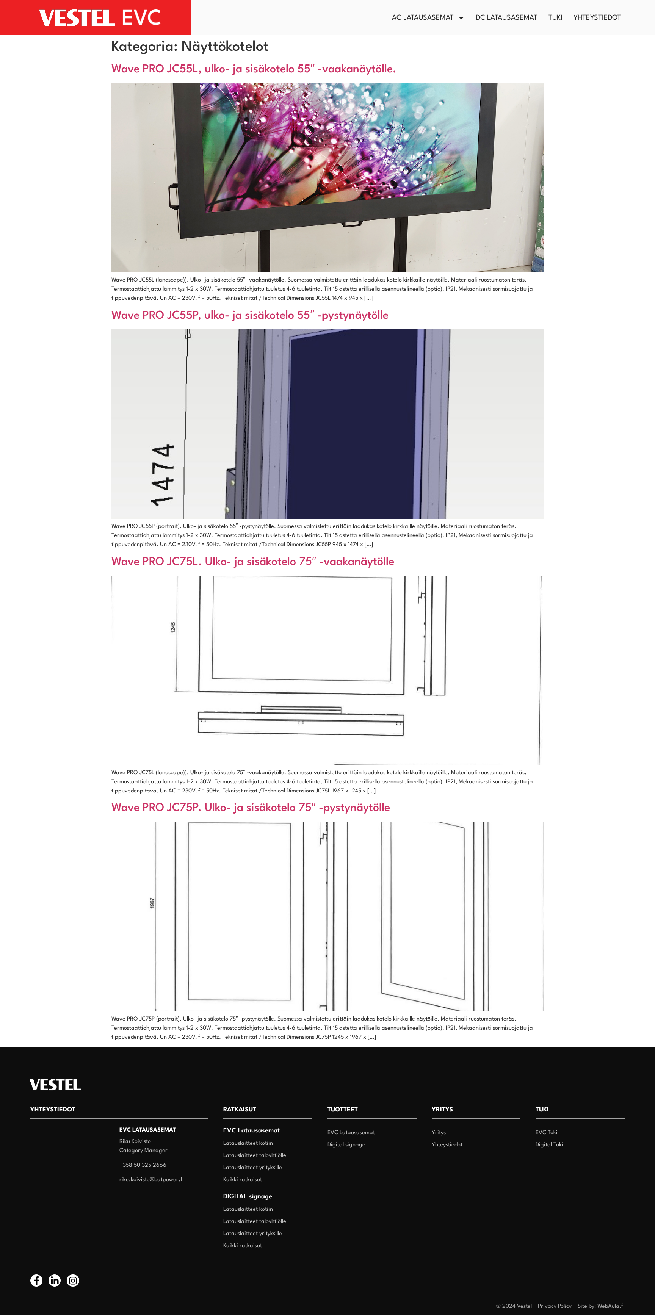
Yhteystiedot (597, 17)
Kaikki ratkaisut (242, 1180)
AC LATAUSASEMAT (423, 17)
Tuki (555, 17)
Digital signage (346, 1145)
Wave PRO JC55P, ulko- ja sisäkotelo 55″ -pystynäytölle (250, 315)
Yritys (439, 1133)
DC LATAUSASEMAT (506, 17)
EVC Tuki (547, 1133)
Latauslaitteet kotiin (248, 1143)
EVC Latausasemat (351, 1133)
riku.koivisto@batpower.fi (151, 1180)
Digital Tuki (549, 1145)
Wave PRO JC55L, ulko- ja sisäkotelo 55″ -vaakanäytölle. (253, 69)
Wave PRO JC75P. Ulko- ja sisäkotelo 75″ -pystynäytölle (250, 808)
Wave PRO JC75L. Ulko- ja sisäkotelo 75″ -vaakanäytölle (252, 562)
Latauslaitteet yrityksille (252, 1168)
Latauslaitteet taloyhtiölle (254, 1155)
